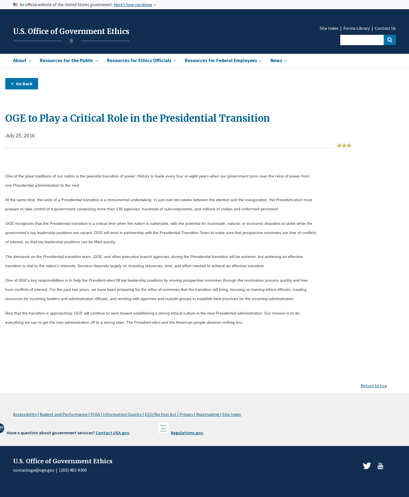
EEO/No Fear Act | (162, 414)
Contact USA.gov (112, 432)
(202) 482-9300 (73, 470)
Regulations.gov (187, 432)
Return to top (374, 385)
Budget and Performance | (65, 414)
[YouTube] (380, 465)
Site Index (329, 28)
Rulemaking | (208, 414)
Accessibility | (26, 414)
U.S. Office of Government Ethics (71, 31)
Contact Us (385, 28)
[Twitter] (367, 465)
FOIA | (96, 414)
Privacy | (187, 414)
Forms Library (356, 28)
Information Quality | (123, 414)
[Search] (390, 40)
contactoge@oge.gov (33, 470)
